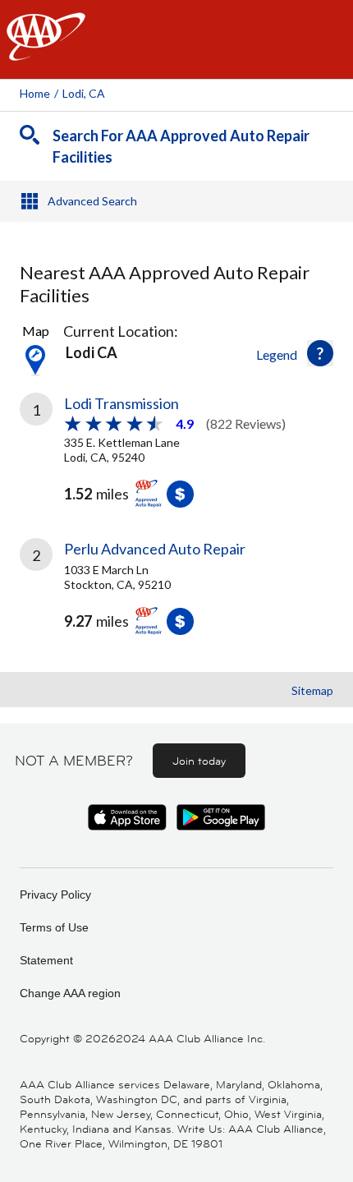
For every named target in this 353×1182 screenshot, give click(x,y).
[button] (320, 353)
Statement (46, 960)
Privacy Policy (55, 894)
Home (35, 93)
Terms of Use (54, 927)
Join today (199, 760)
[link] (176, 454)
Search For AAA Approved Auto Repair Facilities (181, 146)
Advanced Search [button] (92, 201)
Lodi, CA (83, 93)
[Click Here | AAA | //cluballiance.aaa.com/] (46, 50)
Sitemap (312, 690)
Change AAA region (70, 993)
